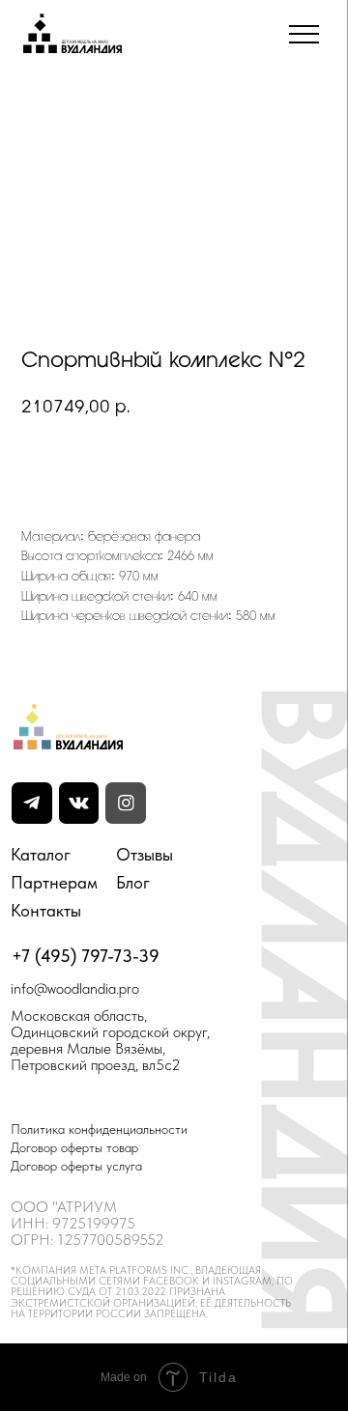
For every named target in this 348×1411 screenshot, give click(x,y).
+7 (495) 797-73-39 (86, 955)
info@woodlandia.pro (75, 988)
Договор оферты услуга (76, 1165)
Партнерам (54, 882)
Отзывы (144, 854)
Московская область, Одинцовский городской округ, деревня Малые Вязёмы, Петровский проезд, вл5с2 (110, 1040)
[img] (79, 803)
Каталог (41, 854)
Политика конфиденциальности (99, 1129)
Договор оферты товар (74, 1147)
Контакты (46, 910)
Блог (133, 882)
